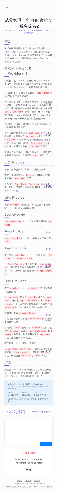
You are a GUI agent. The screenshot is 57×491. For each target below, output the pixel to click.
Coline (15, 486)
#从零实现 (28, 33)
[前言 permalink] (3, 41)
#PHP (48, 30)
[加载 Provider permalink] (3, 281)
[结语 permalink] (3, 362)
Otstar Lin (26, 486)
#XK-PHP (40, 30)
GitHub (28, 480)
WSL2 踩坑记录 (40, 411)
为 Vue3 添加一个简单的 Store (17, 411)
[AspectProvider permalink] (3, 248)
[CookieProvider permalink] (3, 214)
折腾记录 (29, 30)
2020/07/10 (10, 30)
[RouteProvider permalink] (3, 231)
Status (37, 480)
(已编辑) (19, 30)
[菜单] (7, 7)
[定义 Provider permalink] (3, 162)
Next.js (49, 486)
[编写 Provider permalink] (3, 197)
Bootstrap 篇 (11, 190)
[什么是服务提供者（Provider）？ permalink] (3, 68)
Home (19, 480)
